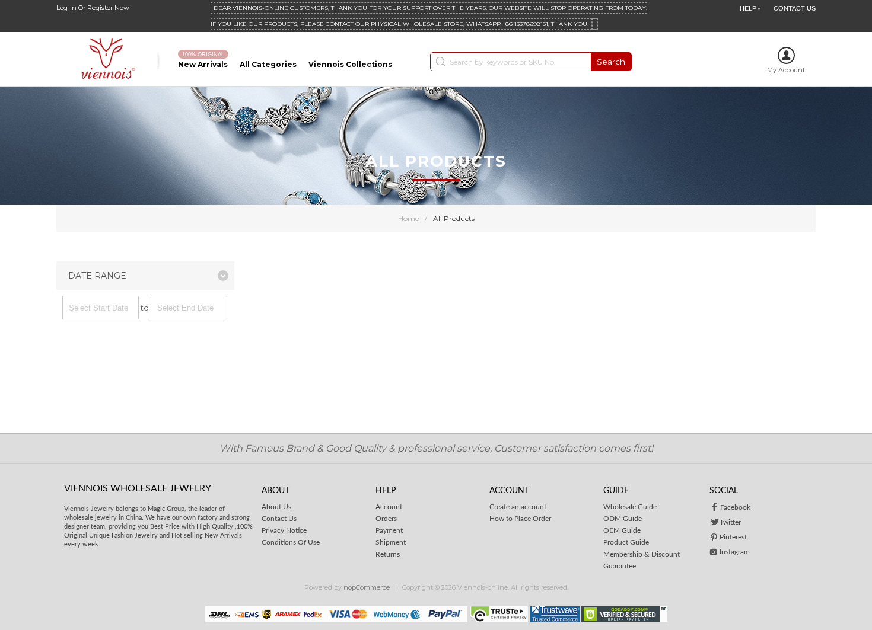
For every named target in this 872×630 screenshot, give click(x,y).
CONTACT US (795, 8)
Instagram (735, 551)
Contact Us (279, 518)
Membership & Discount (641, 554)
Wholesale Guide (630, 506)
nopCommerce (366, 587)
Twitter (730, 522)
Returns (387, 554)
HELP (751, 8)
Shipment (390, 542)
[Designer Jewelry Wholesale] (111, 59)
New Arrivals (203, 64)
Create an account (517, 506)
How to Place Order (520, 518)
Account (388, 506)
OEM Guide (622, 530)
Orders (386, 518)
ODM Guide (622, 518)
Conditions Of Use (291, 542)
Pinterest (733, 537)
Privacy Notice (284, 530)
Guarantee (619, 566)
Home (408, 218)
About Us (276, 506)
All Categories (268, 64)
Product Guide (626, 542)
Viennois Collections (350, 64)
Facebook (735, 507)
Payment (389, 530)
